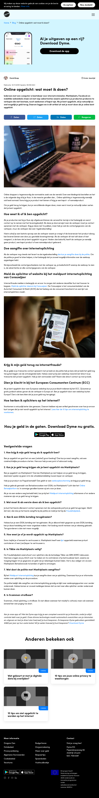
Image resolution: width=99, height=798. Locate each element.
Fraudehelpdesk (73, 511)
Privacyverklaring (11, 751)
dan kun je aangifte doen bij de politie (74, 254)
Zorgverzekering (42, 747)
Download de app (59, 51)
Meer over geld (42, 751)
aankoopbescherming (61, 480)
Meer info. (25, 6)
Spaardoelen (40, 758)
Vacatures (8, 762)
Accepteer (68, 5)
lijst (62, 540)
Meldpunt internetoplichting (61, 493)
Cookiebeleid (9, 758)
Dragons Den (9, 743)
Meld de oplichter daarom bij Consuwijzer (29, 286)
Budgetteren (40, 743)
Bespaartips (40, 755)
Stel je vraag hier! (74, 743)
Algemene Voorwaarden (14, 755)
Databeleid (9, 747)
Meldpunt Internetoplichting (22, 575)
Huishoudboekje (42, 762)
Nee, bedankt (86, 5)
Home (7, 23)
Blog (14, 23)
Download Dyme (76, 623)
